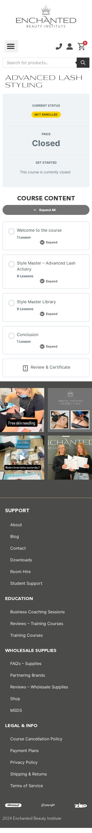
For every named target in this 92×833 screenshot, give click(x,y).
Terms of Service (26, 785)
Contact (18, 548)
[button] (11, 46)
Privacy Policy (24, 762)
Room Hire (20, 571)
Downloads (21, 559)
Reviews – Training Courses (36, 623)
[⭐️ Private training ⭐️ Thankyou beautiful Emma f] (70, 458)
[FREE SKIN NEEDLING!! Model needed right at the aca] (22, 410)
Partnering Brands (27, 675)
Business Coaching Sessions (37, 611)
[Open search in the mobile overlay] (46, 63)
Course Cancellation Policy (36, 738)
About (16, 524)
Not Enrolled (46, 114)
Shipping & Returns (28, 773)
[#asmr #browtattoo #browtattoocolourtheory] (22, 458)
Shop (15, 698)
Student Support (26, 583)
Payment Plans (24, 750)
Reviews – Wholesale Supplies (39, 686)
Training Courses (26, 635)
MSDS (16, 710)
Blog (14, 536)
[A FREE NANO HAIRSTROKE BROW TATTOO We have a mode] (70, 410)
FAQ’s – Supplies (25, 663)
